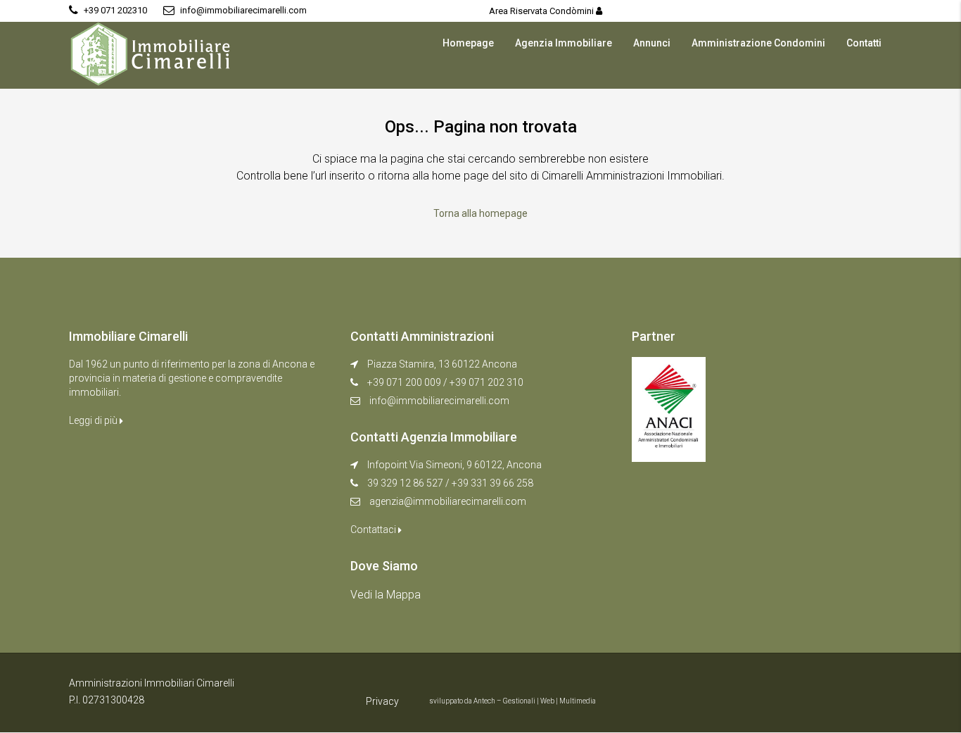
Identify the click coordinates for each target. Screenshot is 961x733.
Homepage (468, 43)
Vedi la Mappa (385, 594)
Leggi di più (94, 420)
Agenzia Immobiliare (563, 43)
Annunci (651, 43)
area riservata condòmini (542, 11)
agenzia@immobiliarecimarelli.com (447, 501)
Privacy (382, 701)
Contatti (864, 43)
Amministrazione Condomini (758, 43)
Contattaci (374, 529)
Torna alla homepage (480, 213)
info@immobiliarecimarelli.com (439, 400)
